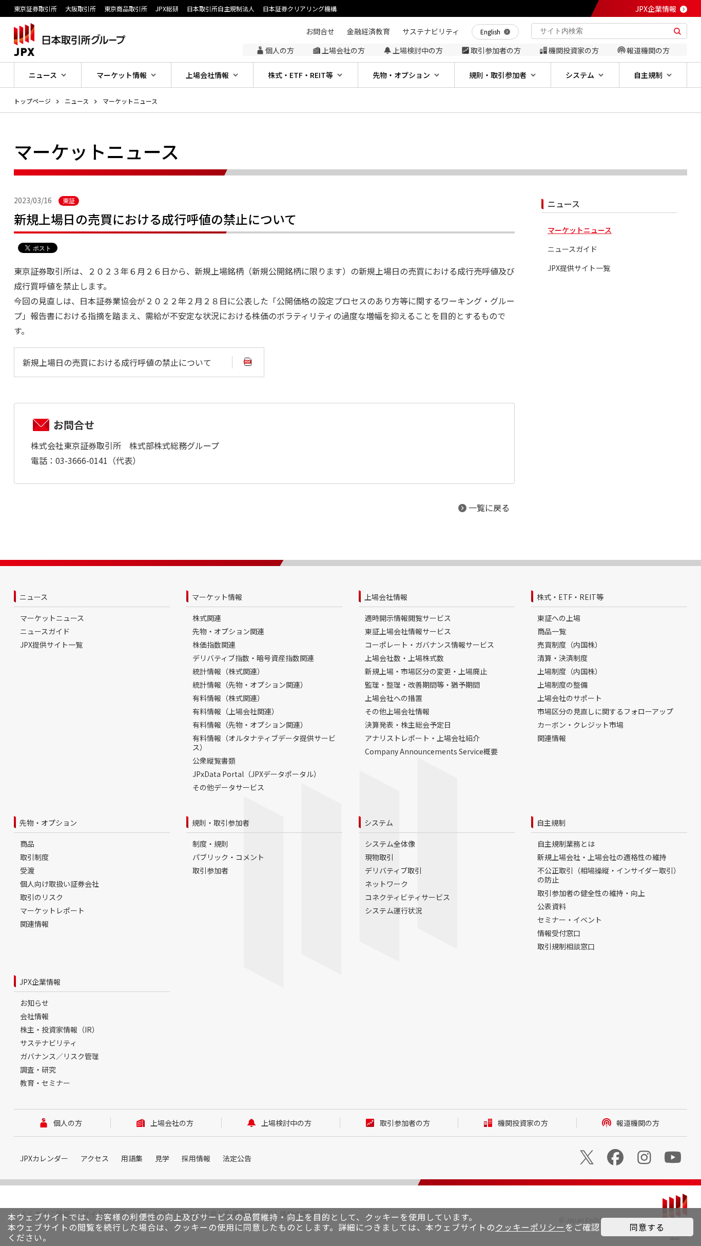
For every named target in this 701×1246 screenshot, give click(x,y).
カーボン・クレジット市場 (580, 724)
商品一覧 (551, 631)
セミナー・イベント (569, 919)
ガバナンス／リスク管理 (59, 1056)
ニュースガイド (572, 249)
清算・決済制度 (562, 658)
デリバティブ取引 (393, 870)
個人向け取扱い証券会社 (59, 884)
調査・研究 (38, 1069)
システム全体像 (390, 844)
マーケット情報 (217, 597)
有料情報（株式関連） (228, 698)
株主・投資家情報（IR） (59, 1029)
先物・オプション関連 (228, 631)
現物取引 (379, 857)
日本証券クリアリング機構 (300, 8)
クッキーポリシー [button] (530, 1227)
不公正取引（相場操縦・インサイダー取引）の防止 (608, 875)
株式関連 (206, 618)
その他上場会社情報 (397, 711)
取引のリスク (41, 897)
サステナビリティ (48, 1043)
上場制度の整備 (562, 684)
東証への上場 (558, 618)
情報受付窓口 (558, 933)
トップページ (32, 100)
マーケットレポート (52, 910)
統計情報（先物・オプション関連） (249, 684)
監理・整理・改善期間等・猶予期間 (422, 684)
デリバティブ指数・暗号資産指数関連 (253, 658)
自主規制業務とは (566, 844)
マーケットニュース (130, 100)
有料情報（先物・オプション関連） (249, 724)
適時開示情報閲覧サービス (408, 618)
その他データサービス (228, 787)
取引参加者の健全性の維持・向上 (591, 893)
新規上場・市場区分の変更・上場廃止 (426, 671)
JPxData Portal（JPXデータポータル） (256, 774)
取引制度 (34, 857)
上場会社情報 (385, 597)
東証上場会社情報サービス (408, 631)
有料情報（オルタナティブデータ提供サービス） (264, 742)
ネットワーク (386, 884)
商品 (27, 844)
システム (378, 822)
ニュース (77, 100)
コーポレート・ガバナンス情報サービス (429, 644)
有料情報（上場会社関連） (235, 711)
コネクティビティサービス (407, 897)
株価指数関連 (214, 644)
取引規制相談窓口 (566, 946)
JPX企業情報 (655, 9)
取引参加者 (210, 870)
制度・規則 (210, 844)
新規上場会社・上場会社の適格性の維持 (602, 857)
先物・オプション (48, 822)
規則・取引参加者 (220, 822)
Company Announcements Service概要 (431, 751)
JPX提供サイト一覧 (579, 268)
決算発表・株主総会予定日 (408, 724)
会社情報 (34, 1016)
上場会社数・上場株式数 (404, 658)
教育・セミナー (45, 1083)
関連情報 (551, 738)
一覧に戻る (489, 507)
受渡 (27, 870)
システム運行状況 (393, 910)
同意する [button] (647, 1227)
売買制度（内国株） (569, 644)
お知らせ (34, 1003)
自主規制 (551, 822)
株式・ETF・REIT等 (570, 597)
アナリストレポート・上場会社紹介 (422, 738)
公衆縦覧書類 (214, 760)
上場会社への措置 (393, 698)
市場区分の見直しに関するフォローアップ (605, 711)
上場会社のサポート (569, 698)
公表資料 (551, 906)
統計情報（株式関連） (228, 671)
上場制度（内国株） (569, 671)
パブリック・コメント (228, 857)
